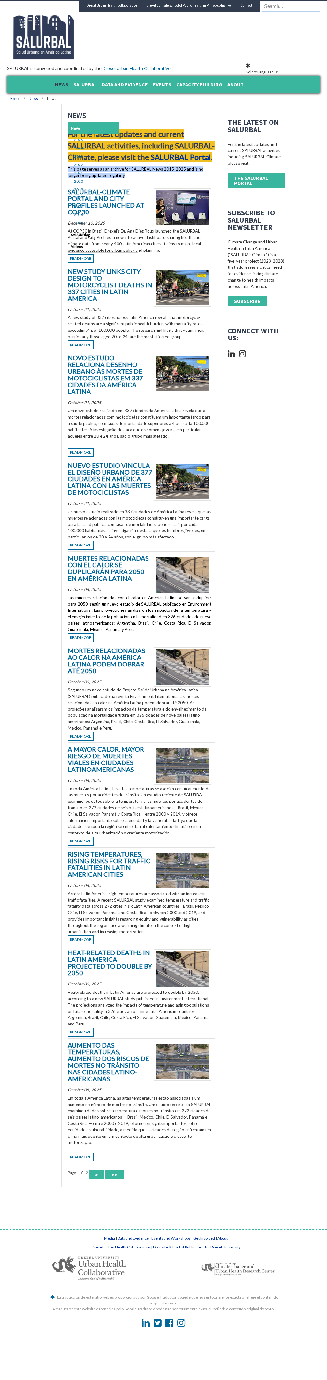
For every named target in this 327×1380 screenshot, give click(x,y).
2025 (62, 139)
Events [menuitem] (162, 84)
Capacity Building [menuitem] (199, 84)
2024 (62, 148)
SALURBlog (64, 234)
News (75, 98)
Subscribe (250, 372)
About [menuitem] (235, 84)
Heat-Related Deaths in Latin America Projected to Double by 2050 (136, 1184)
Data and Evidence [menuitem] (125, 84)
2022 (62, 164)
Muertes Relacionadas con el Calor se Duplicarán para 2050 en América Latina (139, 676)
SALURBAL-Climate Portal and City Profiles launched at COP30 (140, 228)
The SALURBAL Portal (249, 203)
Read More (122, 294)
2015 (62, 222)
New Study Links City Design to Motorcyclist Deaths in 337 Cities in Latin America (137, 324)
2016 (62, 214)
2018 (62, 197)
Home (56, 98)
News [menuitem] (61, 84)
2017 (62, 206)
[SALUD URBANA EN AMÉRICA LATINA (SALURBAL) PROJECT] (112, 57)
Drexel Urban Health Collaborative (178, 68)
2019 (62, 189)
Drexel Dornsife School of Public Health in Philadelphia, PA (205, 16)
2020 (62, 181)
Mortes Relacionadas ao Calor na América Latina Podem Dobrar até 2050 (139, 794)
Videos (61, 246)
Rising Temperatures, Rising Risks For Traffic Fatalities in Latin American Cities (147, 1056)
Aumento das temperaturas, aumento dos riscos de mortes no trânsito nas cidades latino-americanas (158, 1292)
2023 (62, 156)
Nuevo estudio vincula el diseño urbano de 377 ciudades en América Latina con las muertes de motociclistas (155, 560)
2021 (62, 173)
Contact (263, 16)
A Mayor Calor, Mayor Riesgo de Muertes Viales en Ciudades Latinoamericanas (138, 919)
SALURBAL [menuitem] (85, 84)
